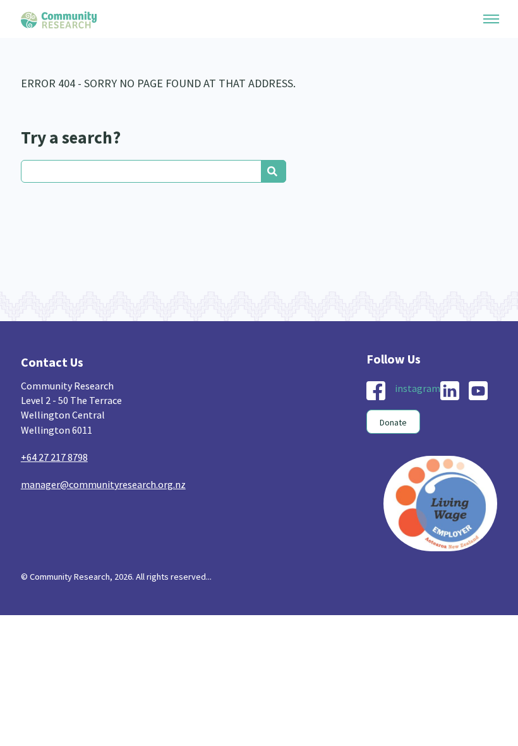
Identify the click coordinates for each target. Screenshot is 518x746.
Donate (393, 422)
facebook (375, 390)
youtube (478, 390)
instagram (417, 388)
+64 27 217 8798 (54, 457)
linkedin (449, 390)
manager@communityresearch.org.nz (103, 484)
